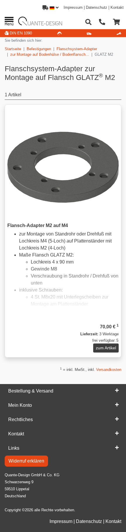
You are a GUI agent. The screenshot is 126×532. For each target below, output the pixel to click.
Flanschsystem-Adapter (77, 49)
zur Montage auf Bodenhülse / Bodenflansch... (49, 54)
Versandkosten (108, 369)
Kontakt (117, 7)
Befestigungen (39, 49)
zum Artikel (106, 348)
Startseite (13, 49)
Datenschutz (96, 7)
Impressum (73, 7)
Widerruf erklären (26, 460)
